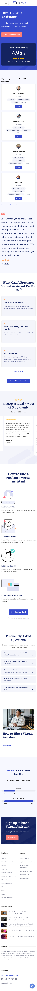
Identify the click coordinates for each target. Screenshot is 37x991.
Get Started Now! (18, 612)
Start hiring (12, 838)
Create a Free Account (18, 381)
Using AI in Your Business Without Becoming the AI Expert (19, 919)
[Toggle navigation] (6, 3)
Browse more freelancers (9, 205)
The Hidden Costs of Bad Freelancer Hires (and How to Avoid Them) (22, 913)
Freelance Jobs (24, 878)
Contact (3, 891)
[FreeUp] (19, 3)
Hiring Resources (6, 883)
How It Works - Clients (8, 862)
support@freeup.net (10, 976)
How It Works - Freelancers (24, 867)
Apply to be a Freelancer (27, 862)
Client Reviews (6, 880)
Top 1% (4, 869)
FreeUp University (7, 898)
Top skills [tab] (18, 774)
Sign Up (3, 858)
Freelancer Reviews (26, 871)
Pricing (3, 866)
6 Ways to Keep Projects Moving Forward (22, 937)
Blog (2, 887)
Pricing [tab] (10, 770)
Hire (19, 107)
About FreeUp (24, 858)
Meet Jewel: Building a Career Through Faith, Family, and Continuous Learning (21, 925)
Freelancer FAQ (24, 875)
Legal (3, 894)
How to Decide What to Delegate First (21, 931)
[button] (18, 745)
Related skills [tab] (23, 770)
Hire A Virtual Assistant (9, 876)
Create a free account (12, 34)
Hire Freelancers (6, 873)
